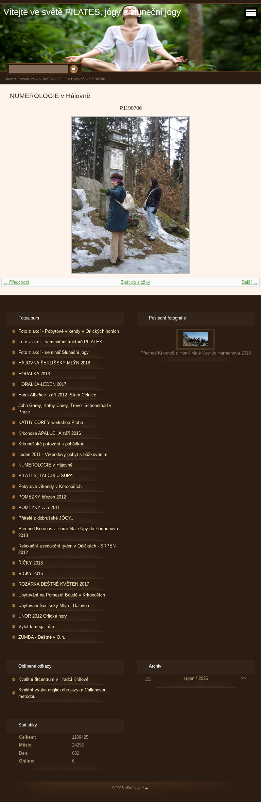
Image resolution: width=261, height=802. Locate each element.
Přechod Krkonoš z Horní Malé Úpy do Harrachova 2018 (68, 532)
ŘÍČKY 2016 (30, 573)
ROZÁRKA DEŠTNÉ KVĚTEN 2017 (53, 584)
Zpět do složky (135, 282)
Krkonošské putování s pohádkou (51, 443)
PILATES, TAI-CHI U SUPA (45, 475)
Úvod (8, 79)
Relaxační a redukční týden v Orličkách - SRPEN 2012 (67, 549)
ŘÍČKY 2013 (30, 563)
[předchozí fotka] (21, 195)
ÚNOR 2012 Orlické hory (42, 616)
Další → (250, 282)
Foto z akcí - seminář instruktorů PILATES (60, 341)
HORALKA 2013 (34, 373)
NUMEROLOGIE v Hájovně (62, 79)
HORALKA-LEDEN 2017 (42, 384)
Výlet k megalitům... (38, 626)
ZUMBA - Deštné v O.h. (41, 637)
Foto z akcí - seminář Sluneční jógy (53, 352)
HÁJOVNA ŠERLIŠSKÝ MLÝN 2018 (54, 362)
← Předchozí (16, 282)
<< (148, 678)
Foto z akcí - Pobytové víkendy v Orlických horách (68, 331)
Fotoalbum (26, 79)
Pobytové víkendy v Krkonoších (50, 486)
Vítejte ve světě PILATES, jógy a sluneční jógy (92, 12)
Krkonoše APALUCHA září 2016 (49, 433)
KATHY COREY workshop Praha (50, 422)
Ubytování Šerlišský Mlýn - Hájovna (53, 605)
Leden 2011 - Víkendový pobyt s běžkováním (62, 454)
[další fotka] (240, 195)
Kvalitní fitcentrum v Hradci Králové (53, 679)
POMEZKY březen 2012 (42, 497)
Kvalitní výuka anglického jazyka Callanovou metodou (62, 693)
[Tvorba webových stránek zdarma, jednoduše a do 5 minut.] (146, 788)
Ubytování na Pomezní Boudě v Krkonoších (61, 595)
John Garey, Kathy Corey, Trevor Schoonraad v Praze (64, 408)
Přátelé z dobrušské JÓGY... (46, 518)
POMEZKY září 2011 (39, 507)
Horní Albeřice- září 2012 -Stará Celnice (57, 394)
